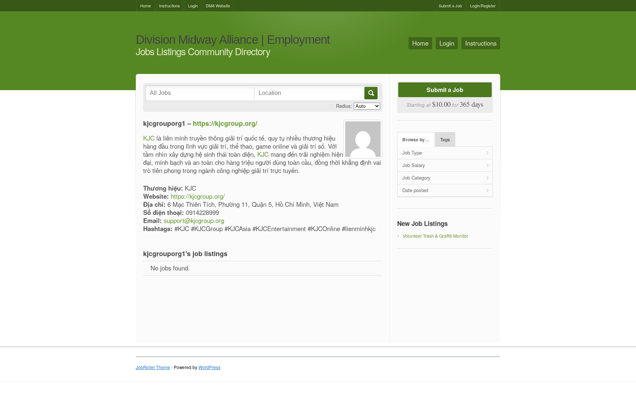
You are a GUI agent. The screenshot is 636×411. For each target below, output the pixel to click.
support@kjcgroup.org (194, 220)
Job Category (416, 177)
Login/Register (483, 5)
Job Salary (413, 165)
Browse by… (415, 140)
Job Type (412, 152)
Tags (445, 140)
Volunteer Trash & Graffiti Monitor (435, 236)
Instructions (169, 5)
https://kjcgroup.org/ (225, 123)
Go (370, 93)
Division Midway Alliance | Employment (233, 40)
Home (145, 5)
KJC (149, 138)
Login (193, 5)
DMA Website (218, 5)
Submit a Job (450, 5)
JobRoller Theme (153, 367)
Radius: (344, 105)
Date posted (415, 190)
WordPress (209, 367)
